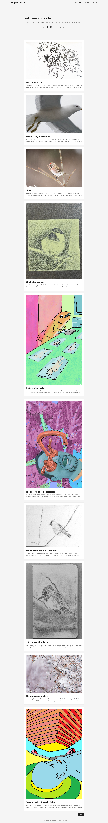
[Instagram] (51, 27)
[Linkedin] (60, 27)
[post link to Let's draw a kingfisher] (54, 606)
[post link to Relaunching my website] (54, 119)
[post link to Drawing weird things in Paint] (54, 759)
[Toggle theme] (25, 2)
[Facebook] (47, 27)
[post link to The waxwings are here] (54, 678)
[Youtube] (56, 27)
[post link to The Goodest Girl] (54, 65)
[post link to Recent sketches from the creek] (54, 531)
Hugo (59, 820)
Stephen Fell (17, 2)
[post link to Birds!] (54, 173)
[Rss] (64, 27)
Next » (81, 814)
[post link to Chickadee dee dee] (54, 246)
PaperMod (64, 820)
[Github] (43, 27)
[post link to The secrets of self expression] (54, 449)
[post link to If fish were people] (54, 344)
